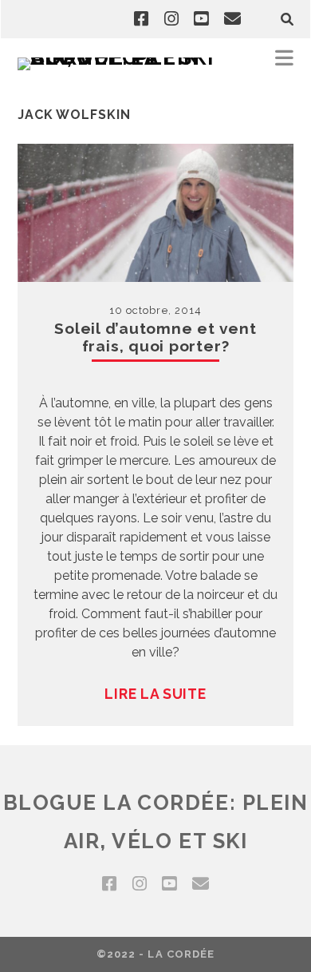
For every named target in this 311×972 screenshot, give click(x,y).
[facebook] (141, 19)
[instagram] (171, 19)
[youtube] (201, 19)
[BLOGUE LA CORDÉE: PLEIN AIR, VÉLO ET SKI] (121, 57)
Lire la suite (155, 693)
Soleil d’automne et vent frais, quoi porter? (155, 337)
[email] (232, 19)
